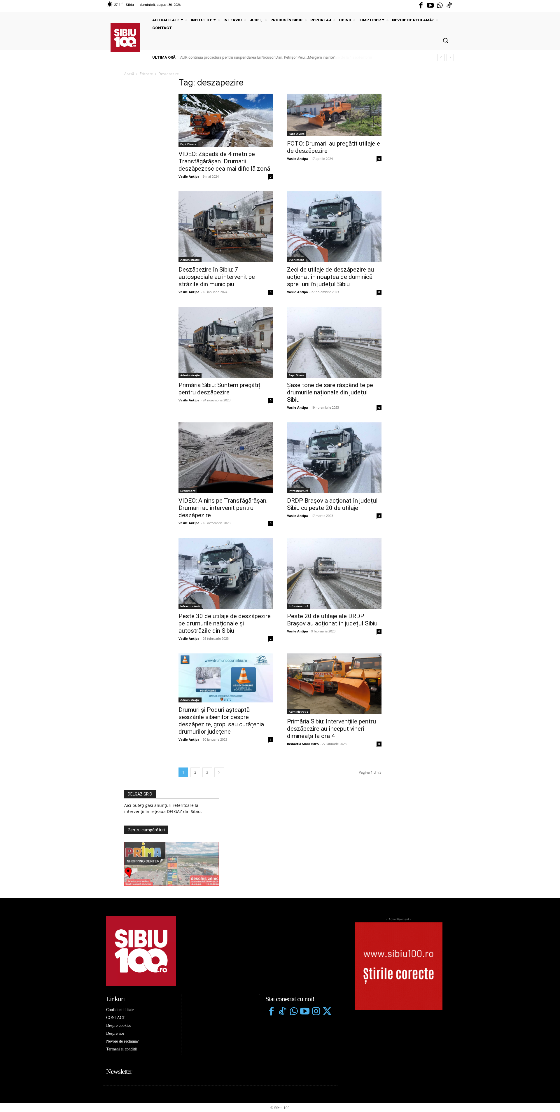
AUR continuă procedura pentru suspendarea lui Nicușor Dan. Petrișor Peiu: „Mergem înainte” (257, 57)
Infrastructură (298, 491)
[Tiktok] (449, 6)
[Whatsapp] (439, 6)
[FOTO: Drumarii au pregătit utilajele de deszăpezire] (334, 115)
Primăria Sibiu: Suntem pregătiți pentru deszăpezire (220, 389)
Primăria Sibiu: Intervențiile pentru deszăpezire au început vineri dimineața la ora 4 (331, 728)
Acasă (129, 73)
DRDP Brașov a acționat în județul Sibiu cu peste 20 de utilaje (332, 504)
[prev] (440, 57)
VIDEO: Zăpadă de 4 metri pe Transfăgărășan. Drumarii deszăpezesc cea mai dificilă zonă (224, 161)
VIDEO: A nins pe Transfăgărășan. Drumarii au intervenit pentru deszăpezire (223, 508)
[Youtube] (430, 6)
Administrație (190, 260)
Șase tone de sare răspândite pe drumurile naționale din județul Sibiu (330, 392)
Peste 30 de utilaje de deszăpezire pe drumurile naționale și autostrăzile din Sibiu (224, 623)
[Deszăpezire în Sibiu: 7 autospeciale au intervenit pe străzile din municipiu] (225, 226)
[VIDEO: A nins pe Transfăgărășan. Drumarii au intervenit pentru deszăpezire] (225, 457)
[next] (450, 57)
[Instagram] (315, 1011)
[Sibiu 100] (125, 37)
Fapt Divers (188, 144)
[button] (445, 40)
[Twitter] (326, 1011)
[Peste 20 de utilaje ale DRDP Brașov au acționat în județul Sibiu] (334, 573)
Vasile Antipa (189, 176)
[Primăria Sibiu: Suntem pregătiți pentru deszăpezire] (225, 342)
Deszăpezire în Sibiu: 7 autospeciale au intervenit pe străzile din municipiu (216, 277)
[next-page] (219, 772)
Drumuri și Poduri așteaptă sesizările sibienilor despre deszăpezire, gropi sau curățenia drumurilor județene (221, 720)
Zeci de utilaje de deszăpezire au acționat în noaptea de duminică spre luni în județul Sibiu (330, 277)
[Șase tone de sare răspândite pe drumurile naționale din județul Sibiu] (334, 342)
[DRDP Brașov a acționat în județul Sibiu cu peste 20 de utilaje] (334, 457)
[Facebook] (421, 6)
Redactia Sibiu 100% (303, 744)
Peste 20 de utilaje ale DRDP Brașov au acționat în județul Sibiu (332, 620)
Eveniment (296, 260)
